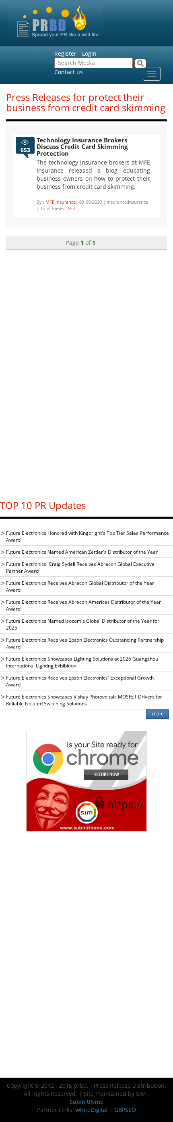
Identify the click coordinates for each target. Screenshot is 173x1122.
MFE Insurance (60, 202)
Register (65, 53)
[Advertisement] (86, 371)
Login (89, 53)
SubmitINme (86, 1101)
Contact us (68, 72)
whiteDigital (92, 1110)
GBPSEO (125, 1110)
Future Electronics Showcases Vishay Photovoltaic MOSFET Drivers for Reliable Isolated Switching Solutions (84, 700)
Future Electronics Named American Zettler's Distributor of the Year (82, 551)
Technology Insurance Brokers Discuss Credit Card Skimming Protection (82, 146)
